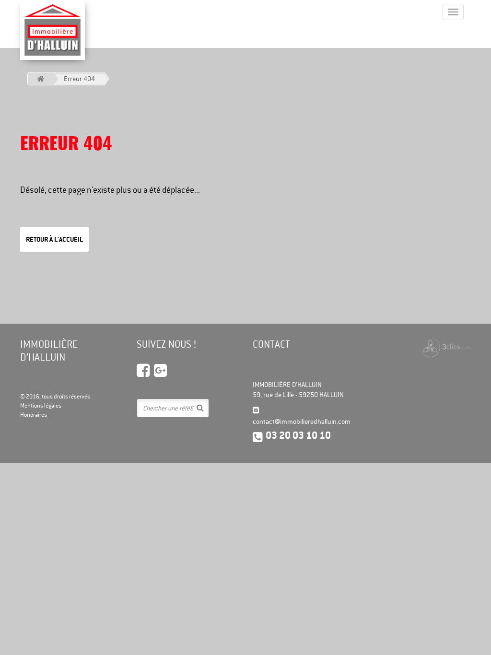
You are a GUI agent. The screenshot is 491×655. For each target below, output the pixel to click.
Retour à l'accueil (54, 239)
